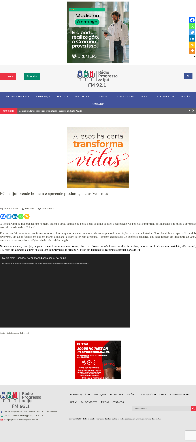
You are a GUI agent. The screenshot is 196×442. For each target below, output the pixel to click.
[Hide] (195, 56)
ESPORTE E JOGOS (124, 96)
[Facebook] (3, 216)
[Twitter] (9, 216)
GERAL (145, 96)
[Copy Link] (27, 216)
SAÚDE (103, 96)
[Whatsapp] (21, 216)
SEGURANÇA (43, 96)
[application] (65, 291)
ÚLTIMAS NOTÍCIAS (17, 96)
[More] (192, 51)
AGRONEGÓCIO (83, 96)
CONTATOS (98, 103)
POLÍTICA (62, 96)
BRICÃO (185, 96)
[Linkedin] (15, 216)
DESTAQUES (100, 394)
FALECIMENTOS (165, 96)
